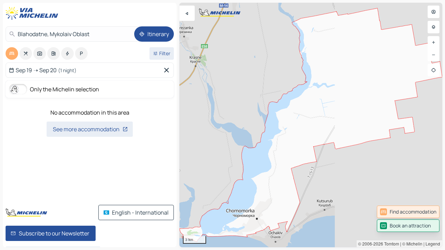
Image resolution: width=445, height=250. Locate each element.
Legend (433, 244)
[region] (310, 125)
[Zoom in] (433, 42)
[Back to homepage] (33, 13)
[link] (408, 212)
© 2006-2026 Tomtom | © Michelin (390, 244)
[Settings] (433, 27)
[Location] (433, 70)
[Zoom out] (433, 55)
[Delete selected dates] (167, 70)
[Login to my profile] (433, 12)
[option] (12, 53)
